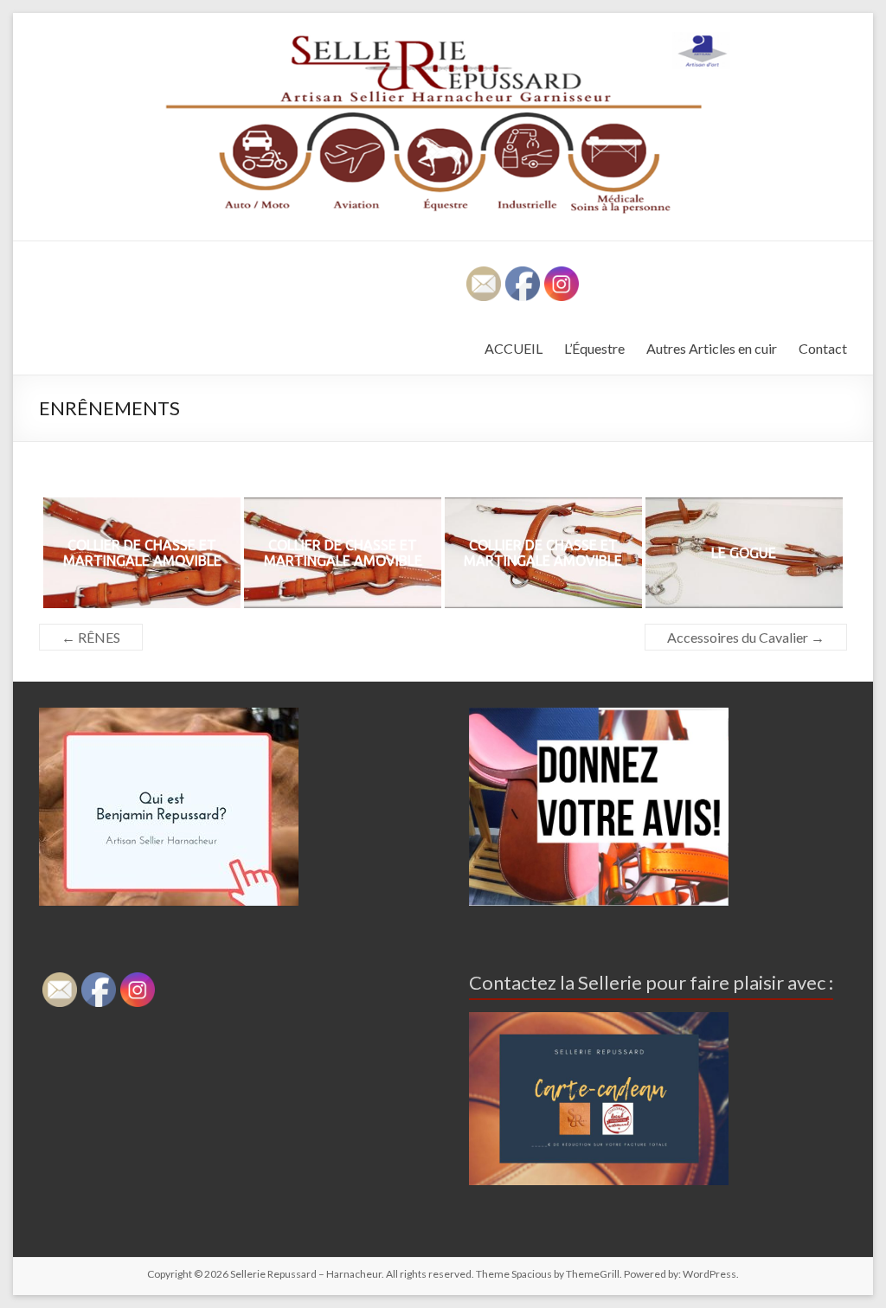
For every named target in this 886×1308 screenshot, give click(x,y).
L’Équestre (594, 348)
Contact (823, 348)
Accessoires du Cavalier (746, 637)
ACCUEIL (514, 348)
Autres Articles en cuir (711, 348)
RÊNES (90, 637)
